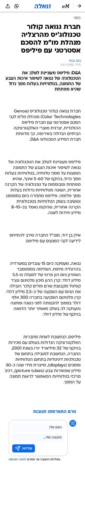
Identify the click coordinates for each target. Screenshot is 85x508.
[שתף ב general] (7, 6)
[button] (65, 6)
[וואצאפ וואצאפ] (16, 6)
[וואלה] (42, 6)
